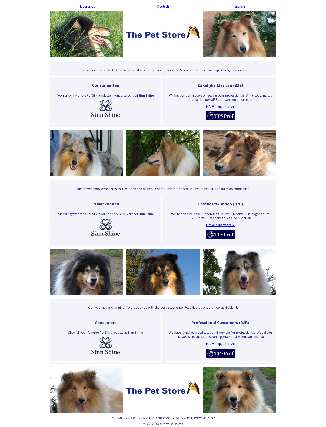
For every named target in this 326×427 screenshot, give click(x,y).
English (239, 6)
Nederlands (86, 6)
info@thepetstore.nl (220, 106)
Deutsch (163, 6)
